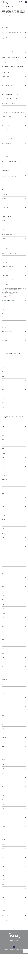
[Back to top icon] (14, 947)
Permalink (4, 296)
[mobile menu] (26, 2)
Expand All (4, 21)
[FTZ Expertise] (5, 2)
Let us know (16, 15)
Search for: (4, 19)
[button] (14, 32)
